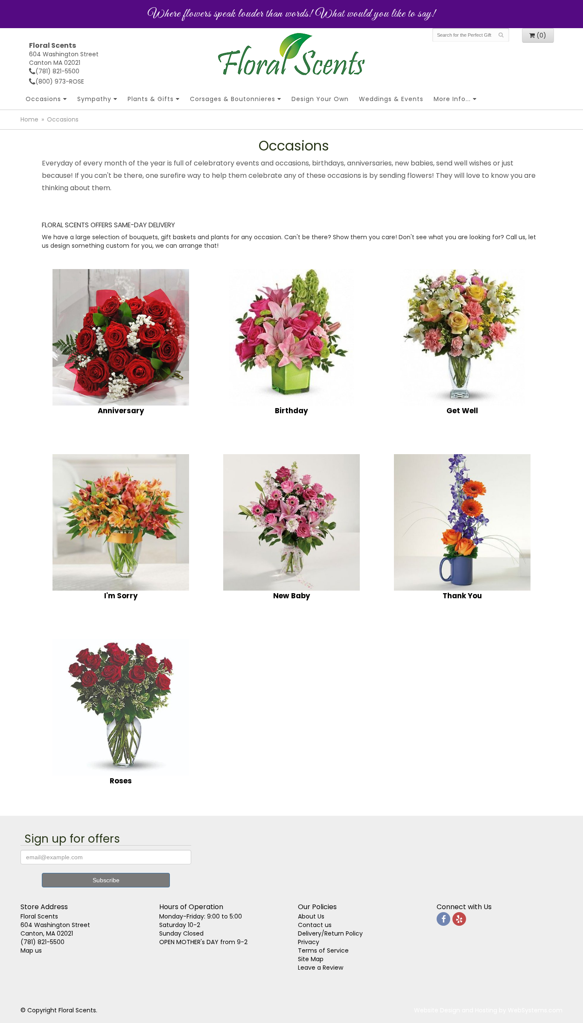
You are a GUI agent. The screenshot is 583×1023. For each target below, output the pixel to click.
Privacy (308, 942)
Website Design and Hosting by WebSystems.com (488, 1010)
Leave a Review (320, 967)
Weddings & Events (391, 99)
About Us (311, 916)
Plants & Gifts (151, 99)
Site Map (311, 959)
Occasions (43, 99)
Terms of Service (323, 950)
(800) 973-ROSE (59, 81)
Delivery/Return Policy (330, 933)
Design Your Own (320, 99)
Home (29, 119)
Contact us (315, 925)
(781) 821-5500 (57, 71)
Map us (31, 950)
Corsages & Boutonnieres (232, 99)
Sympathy (94, 99)
